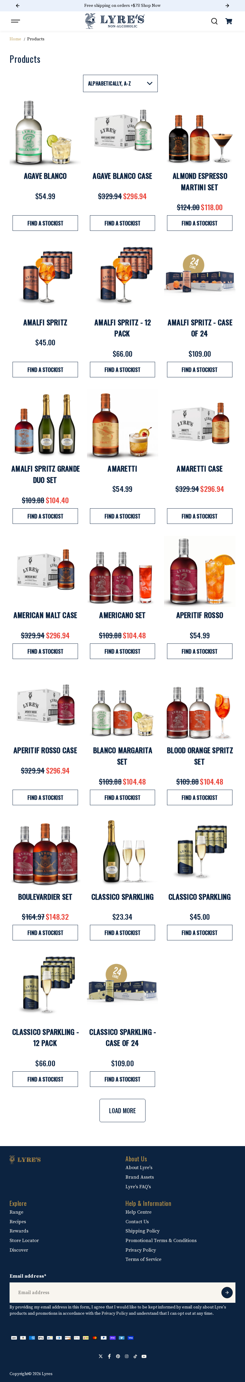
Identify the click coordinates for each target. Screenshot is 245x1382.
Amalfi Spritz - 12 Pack (122, 328)
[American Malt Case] (45, 571)
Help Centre (138, 1212)
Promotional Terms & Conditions (161, 1241)
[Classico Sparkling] (122, 852)
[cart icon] (228, 21)
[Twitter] (100, 1356)
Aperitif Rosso (199, 614)
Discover (19, 1250)
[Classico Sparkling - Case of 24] (122, 987)
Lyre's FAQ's (138, 1187)
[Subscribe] (227, 1292)
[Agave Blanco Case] (122, 132)
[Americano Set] (122, 571)
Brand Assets (139, 1177)
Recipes (18, 1222)
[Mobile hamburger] (16, 21)
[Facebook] (109, 1356)
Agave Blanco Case (122, 175)
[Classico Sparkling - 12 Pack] (45, 987)
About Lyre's (138, 1168)
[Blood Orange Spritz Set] (199, 706)
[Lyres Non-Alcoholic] (115, 21)
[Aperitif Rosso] (199, 571)
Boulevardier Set (45, 896)
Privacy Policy (140, 1250)
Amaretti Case (200, 468)
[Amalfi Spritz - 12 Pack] (122, 278)
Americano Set (122, 614)
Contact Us (137, 1222)
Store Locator (24, 1241)
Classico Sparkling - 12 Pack (45, 1037)
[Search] (214, 21)
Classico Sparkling (122, 896)
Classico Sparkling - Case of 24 (122, 1037)
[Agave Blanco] (45, 132)
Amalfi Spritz (45, 322)
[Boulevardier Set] (45, 852)
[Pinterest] (118, 1356)
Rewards (19, 1231)
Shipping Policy (142, 1231)
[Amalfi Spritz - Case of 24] (199, 278)
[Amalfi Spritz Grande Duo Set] (45, 424)
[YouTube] (144, 1356)
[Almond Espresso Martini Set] (199, 132)
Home (15, 39)
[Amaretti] (122, 424)
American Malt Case (45, 614)
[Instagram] (126, 1356)
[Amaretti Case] (199, 424)
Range (16, 1212)
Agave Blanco (45, 175)
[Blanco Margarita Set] (122, 706)
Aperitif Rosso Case (45, 750)
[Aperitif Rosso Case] (45, 706)
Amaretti (122, 468)
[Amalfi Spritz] (45, 278)
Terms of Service (143, 1259)
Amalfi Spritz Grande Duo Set (45, 474)
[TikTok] (135, 1356)
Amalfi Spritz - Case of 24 (200, 328)
